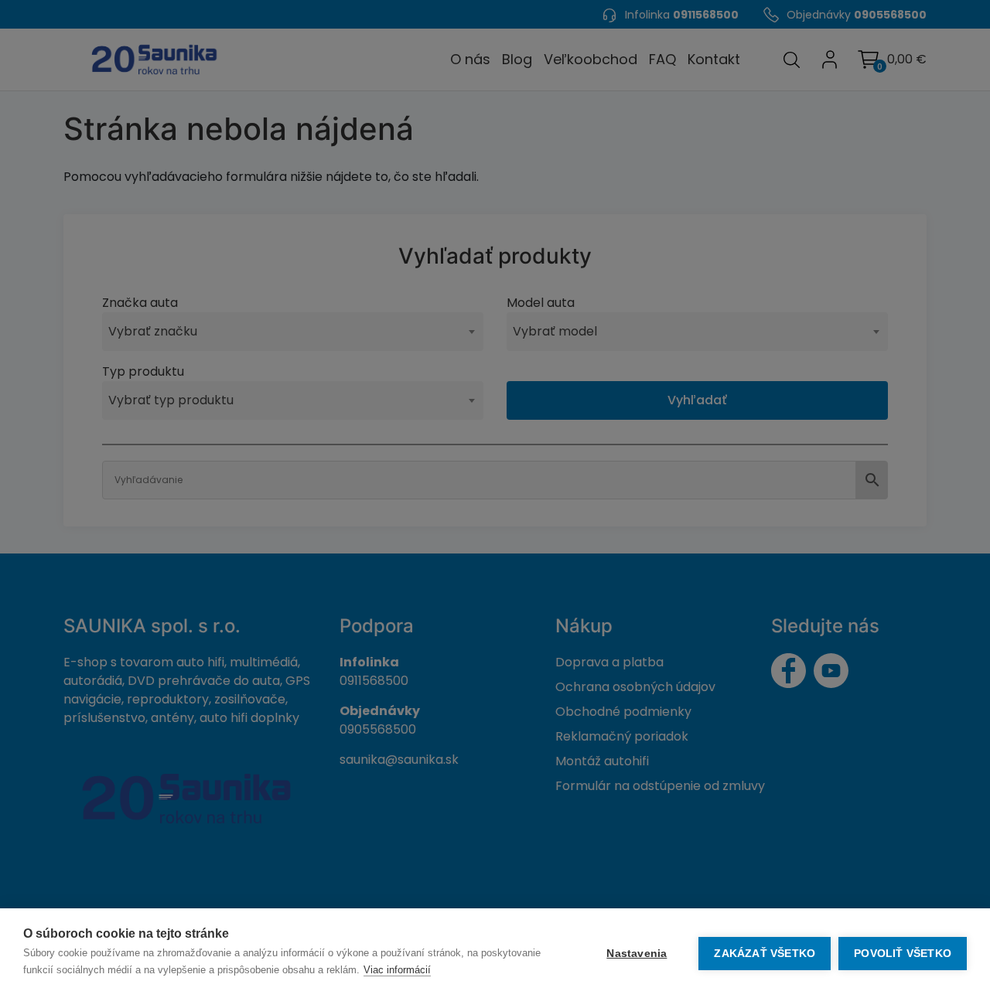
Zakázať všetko (764, 953)
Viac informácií (397, 970)
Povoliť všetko (902, 953)
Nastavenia (636, 953)
